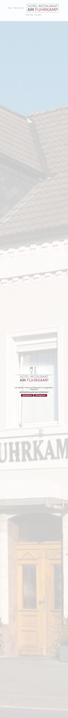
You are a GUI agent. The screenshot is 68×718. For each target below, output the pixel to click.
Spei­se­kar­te (27, 395)
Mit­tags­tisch (40, 395)
